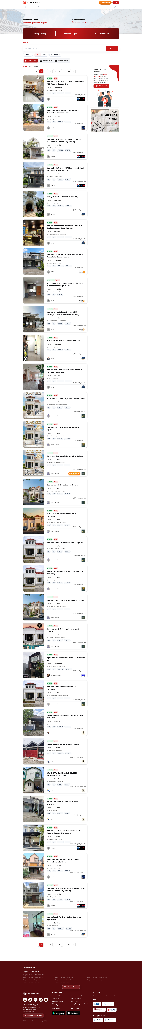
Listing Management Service (80, 1004)
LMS (74, 7)
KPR (70, 7)
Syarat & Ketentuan (58, 996)
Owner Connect (48, 7)
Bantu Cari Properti (60, 7)
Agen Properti (56, 1008)
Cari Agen (39, 7)
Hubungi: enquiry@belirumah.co (59, 1005)
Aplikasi (115, 7)
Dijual (25, 7)
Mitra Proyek (75, 1001)
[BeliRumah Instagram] (25, 1000)
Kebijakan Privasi (76, 996)
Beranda (25, 42)
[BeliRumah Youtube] (41, 1000)
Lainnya (80, 7)
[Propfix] (110, 1020)
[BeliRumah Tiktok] (30, 1000)
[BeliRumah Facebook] (46, 1000)
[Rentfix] (98, 1020)
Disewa (32, 7)
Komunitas (55, 999)
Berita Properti (76, 999)
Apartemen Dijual (111, 996)
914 (69, 71)
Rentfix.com (75, 1008)
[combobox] (64, 48)
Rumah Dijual (97, 996)
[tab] (31, 60)
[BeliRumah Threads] (35, 1000)
